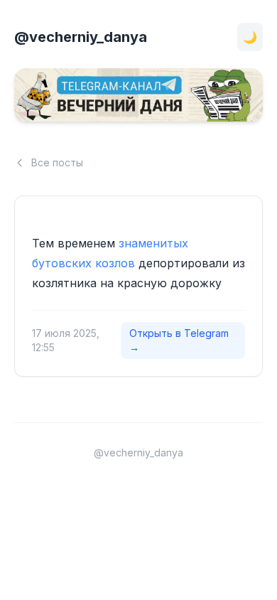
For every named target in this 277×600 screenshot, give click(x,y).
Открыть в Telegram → (179, 340)
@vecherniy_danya (80, 36)
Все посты (57, 162)
